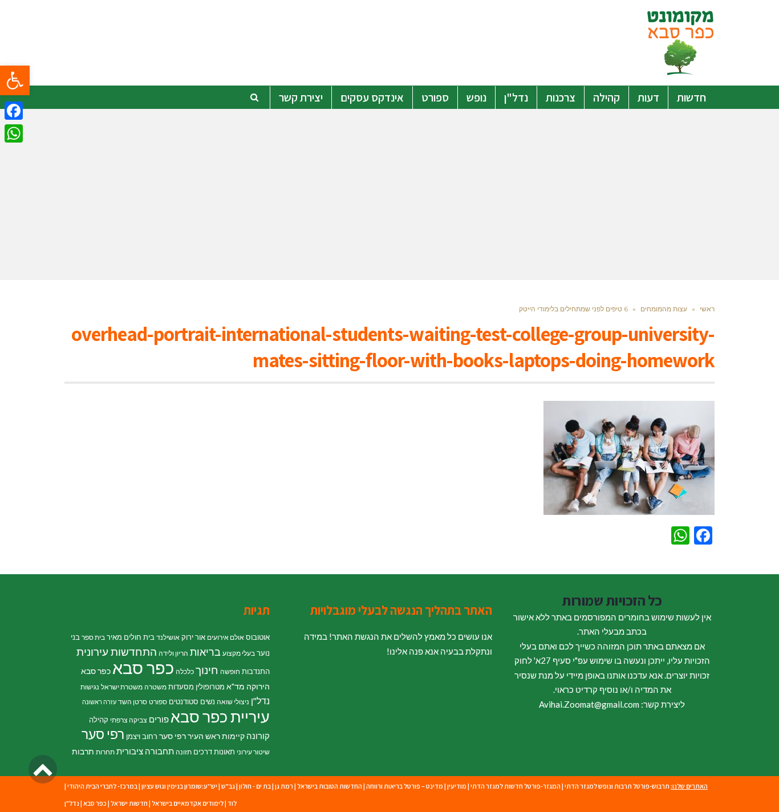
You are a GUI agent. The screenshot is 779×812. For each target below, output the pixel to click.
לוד (232, 803)
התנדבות (256, 671)
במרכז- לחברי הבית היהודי (102, 786)
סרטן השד (132, 701)
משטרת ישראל (122, 687)
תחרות (105, 752)
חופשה (230, 671)
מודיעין (456, 786)
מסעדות (181, 686)
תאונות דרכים (214, 751)
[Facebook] (13, 110)
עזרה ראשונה (99, 701)
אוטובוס (258, 637)
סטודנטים (183, 701)
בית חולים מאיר (131, 637)
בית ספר (93, 637)
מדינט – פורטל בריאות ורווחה (404, 786)
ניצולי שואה (233, 701)
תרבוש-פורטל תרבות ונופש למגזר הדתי (617, 786)
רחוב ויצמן (141, 736)
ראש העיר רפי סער (189, 736)
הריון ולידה (173, 653)
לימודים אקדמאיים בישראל (188, 803)
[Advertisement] (389, 194)
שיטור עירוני (253, 752)
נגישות (89, 687)
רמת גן (284, 786)
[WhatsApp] (13, 133)
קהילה (98, 719)
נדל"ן (260, 701)
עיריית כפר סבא (220, 716)
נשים (207, 701)
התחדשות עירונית (116, 651)
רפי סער (103, 734)
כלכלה (185, 671)
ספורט (158, 701)
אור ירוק (193, 637)
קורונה (258, 735)
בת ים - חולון (255, 786)
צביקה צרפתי (128, 720)
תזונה (184, 752)
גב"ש (228, 786)
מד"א (235, 686)
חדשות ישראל (129, 803)
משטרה (155, 687)
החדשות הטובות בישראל (329, 786)
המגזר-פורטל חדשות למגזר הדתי (515, 786)
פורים (159, 719)
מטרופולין (210, 686)
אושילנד (168, 637)
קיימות (233, 736)
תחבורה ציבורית (145, 751)
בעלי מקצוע (238, 653)
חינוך (207, 669)
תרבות (83, 751)
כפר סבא (143, 667)
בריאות (205, 652)
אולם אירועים (225, 637)
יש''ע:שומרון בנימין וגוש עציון (179, 786)
